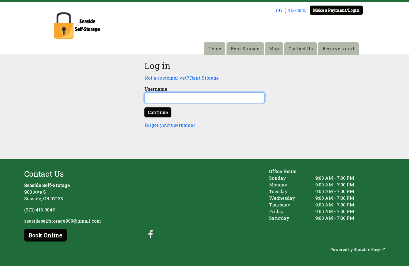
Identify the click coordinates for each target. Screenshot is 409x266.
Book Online (45, 235)
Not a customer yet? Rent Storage (181, 78)
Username (155, 89)
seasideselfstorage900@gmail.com (62, 221)
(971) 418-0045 (291, 10)
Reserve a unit (338, 48)
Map (274, 48)
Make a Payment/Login (336, 10)
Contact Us (301, 48)
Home (214, 48)
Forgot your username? (169, 125)
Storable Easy (367, 249)
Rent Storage (245, 48)
